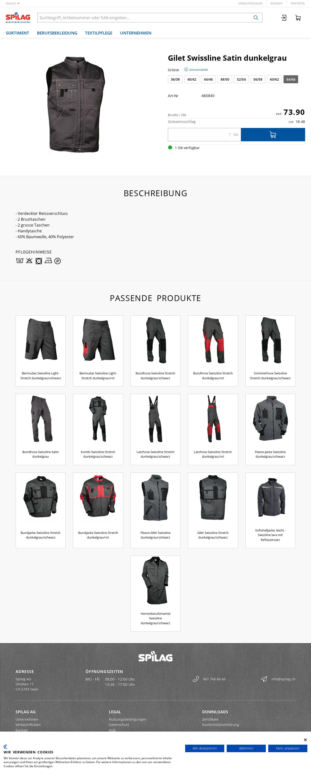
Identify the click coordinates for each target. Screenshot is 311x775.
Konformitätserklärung (220, 724)
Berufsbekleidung (57, 33)
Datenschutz (119, 724)
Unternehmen (135, 33)
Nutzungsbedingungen (128, 719)
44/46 (208, 79)
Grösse (173, 69)
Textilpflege (98, 33)
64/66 (290, 79)
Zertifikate (210, 719)
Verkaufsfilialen (250, 3)
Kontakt (276, 3)
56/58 (257, 79)
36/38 (175, 79)
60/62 (274, 79)
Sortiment (17, 33)
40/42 (191, 79)
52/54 (241, 79)
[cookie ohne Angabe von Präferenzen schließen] (305, 740)
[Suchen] (255, 17)
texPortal (298, 3)
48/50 (224, 79)
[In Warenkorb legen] (273, 134)
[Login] (284, 17)
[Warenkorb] (298, 17)
